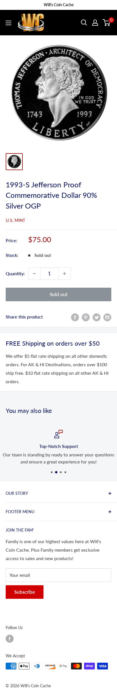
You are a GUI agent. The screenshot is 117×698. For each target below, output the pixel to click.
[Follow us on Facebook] (10, 638)
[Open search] (84, 22)
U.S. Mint (15, 220)
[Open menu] (8, 23)
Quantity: (15, 273)
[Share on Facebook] (75, 317)
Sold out (59, 294)
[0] (106, 22)
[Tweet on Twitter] (97, 317)
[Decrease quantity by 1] (34, 273)
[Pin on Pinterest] (86, 317)
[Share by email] (107, 317)
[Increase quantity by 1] (64, 273)
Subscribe (24, 592)
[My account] (95, 22)
